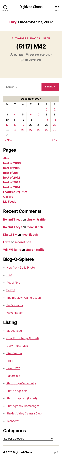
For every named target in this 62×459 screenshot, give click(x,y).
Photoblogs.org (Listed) (21, 398)
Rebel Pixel (13, 282)
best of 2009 (12, 163)
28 (38, 129)
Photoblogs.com (17, 391)
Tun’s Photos (14, 305)
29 (46, 129)
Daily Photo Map (17, 345)
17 (7, 124)
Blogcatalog (14, 330)
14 (38, 119)
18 (15, 124)
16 (54, 119)
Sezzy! (10, 290)
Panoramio (13, 375)
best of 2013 (11, 182)
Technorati (13, 421)
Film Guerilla (14, 353)
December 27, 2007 (41, 54)
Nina (9, 275)
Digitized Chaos (31, 6)
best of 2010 (11, 168)
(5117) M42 (31, 46)
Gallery (8, 196)
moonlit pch (35, 227)
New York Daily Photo (20, 267)
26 (22, 129)
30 (54, 129)
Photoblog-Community (21, 383)
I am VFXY (13, 368)
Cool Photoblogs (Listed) (22, 338)
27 (30, 129)
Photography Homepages (22, 406)
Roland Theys (12, 219)
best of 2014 (11, 187)
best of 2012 (11, 177)
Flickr (9, 360)
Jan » (54, 140)
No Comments (33, 59)
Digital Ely (10, 234)
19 (22, 124)
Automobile (20, 38)
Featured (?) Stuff (15, 192)
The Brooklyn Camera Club (23, 297)
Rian (20, 54)
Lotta (6, 242)
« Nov (8, 140)
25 (15, 129)
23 (54, 124)
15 (46, 119)
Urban (46, 38)
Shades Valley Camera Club (23, 413)
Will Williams (12, 249)
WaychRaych (14, 312)
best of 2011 (11, 172)
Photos (35, 38)
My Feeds (9, 201)
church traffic (36, 219)
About (7, 158)
